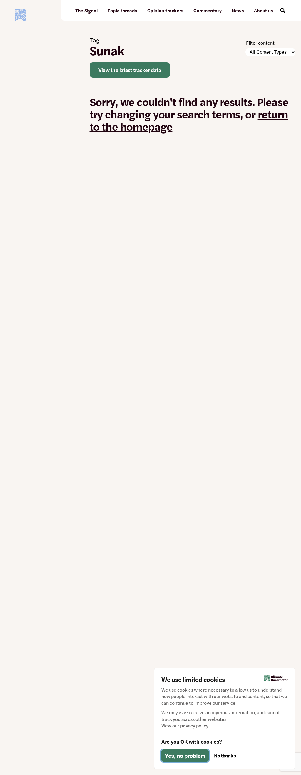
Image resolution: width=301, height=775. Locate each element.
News (238, 10)
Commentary (207, 10)
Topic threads (122, 10)
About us (263, 10)
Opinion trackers (165, 10)
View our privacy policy (184, 725)
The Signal (86, 10)
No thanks (225, 755)
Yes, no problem (185, 755)
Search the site (282, 10)
